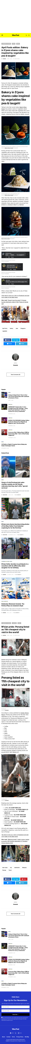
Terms (13, 1036)
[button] (2, 35)
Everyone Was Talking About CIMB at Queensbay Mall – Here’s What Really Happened (18, 434)
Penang (4, 870)
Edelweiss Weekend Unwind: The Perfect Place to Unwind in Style (12, 605)
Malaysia (24, 867)
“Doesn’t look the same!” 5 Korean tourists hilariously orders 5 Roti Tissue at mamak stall (14, 302)
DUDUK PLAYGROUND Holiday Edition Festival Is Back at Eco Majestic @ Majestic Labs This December (18, 422)
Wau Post (15, 35)
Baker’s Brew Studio (9, 148)
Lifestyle (10, 404)
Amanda (15, 365)
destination (17, 867)
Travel (10, 870)
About (3, 1036)
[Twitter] (15, 1033)
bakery (11, 328)
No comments (18, 494)
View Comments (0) (15, 374)
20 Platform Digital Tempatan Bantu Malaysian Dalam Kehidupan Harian (14, 445)
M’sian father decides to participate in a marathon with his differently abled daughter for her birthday (14, 566)
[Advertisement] (15, 16)
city (11, 867)
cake (17, 328)
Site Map (27, 1036)
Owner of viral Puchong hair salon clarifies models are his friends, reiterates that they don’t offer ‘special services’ (14, 485)
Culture (14, 623)
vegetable (4, 331)
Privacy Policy (19, 1036)
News (18, 43)
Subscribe (14, 1014)
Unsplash (7, 710)
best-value (4, 867)
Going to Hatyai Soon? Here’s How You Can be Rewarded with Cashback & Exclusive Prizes (18, 396)
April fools (4, 328)
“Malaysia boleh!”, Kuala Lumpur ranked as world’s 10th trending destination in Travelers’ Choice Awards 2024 (15, 841)
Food (14, 43)
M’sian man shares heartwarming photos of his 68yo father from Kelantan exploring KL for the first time (15, 526)
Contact (8, 1036)
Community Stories (6, 43)
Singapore (23, 328)
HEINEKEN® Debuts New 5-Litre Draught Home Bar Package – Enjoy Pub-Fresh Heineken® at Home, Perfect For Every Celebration (18, 409)
